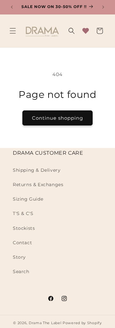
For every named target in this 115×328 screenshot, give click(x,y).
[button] (13, 31)
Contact (22, 243)
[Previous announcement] (12, 7)
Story (19, 257)
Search (21, 271)
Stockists (24, 228)
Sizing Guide (28, 199)
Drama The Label (46, 323)
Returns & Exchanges (38, 184)
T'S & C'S (23, 213)
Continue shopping (57, 118)
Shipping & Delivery (36, 170)
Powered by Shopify (82, 323)
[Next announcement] (103, 7)
